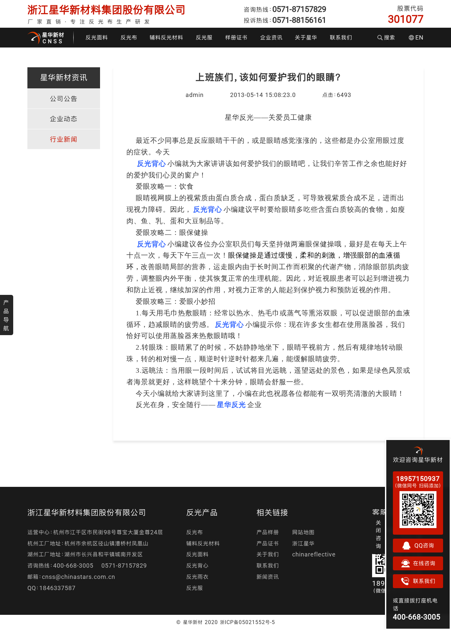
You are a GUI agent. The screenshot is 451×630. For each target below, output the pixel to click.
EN (419, 37)
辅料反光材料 (166, 37)
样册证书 (236, 37)
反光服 (204, 37)
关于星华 (306, 37)
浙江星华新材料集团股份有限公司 (106, 10)
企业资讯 (271, 37)
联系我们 (341, 37)
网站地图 (303, 532)
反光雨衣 (197, 577)
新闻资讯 (268, 577)
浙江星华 (303, 543)
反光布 (129, 37)
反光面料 (97, 37)
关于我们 (268, 554)
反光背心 (197, 565)
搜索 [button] (389, 37)
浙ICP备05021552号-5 (247, 622)
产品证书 (268, 543)
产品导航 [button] (6, 315)
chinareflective (314, 554)
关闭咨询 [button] (378, 534)
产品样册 (268, 532)
